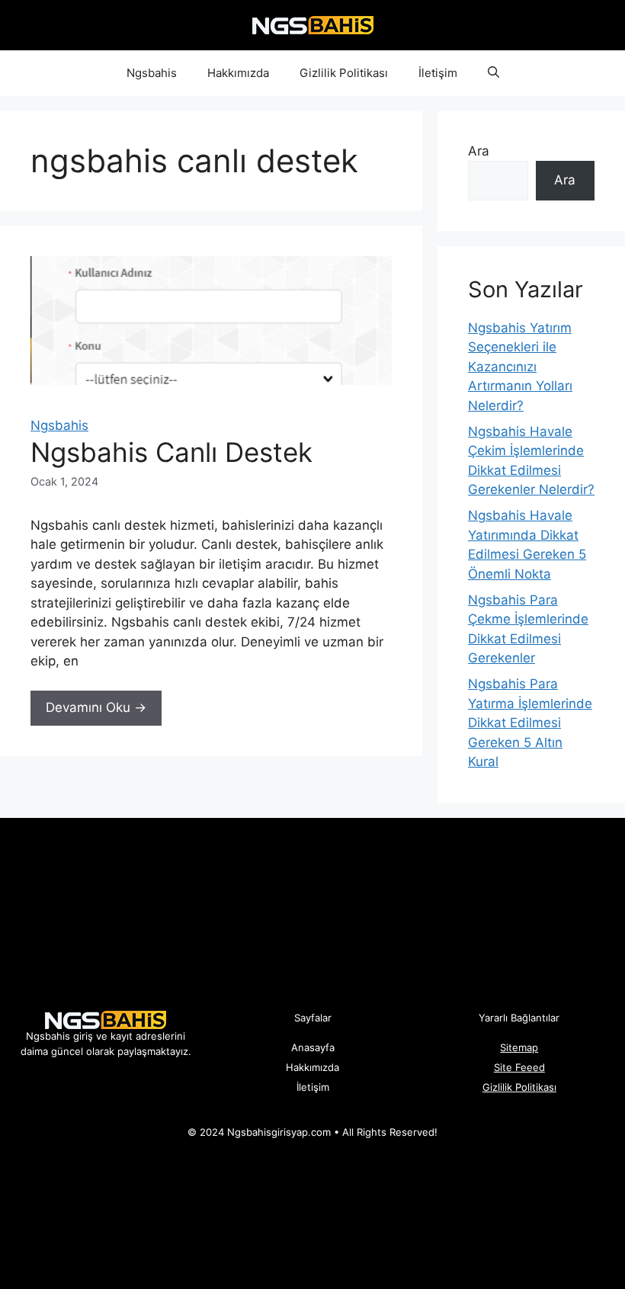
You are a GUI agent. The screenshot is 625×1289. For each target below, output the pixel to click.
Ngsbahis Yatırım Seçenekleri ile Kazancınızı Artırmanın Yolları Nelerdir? (520, 366)
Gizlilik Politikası (344, 73)
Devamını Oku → (96, 707)
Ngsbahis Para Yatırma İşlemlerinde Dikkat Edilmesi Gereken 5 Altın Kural (530, 722)
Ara (478, 151)
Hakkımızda (238, 73)
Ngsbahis (152, 73)
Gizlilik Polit (509, 1087)
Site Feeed (519, 1067)
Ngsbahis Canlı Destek (171, 452)
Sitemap (519, 1047)
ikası (546, 1087)
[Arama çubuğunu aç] (493, 73)
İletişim (437, 73)
